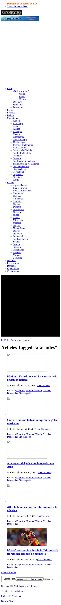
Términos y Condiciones (12, 591)
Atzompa (17, 131)
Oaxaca (16, 231)
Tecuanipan (18, 172)
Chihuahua (18, 198)
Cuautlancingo (20, 139)
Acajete (16, 120)
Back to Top (7, 601)
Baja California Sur (22, 190)
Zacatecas (17, 258)
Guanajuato (18, 209)
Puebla (10, 110)
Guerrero (17, 212)
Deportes (11, 266)
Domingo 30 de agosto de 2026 (22, 3)
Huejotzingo (19, 142)
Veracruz (17, 252)
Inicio (9, 88)
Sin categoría (25, 393)
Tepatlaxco (18, 174)
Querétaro (17, 233)
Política (10, 115)
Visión (22, 96)
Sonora (16, 244)
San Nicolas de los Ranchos (26, 163)
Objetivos (17, 102)
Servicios (17, 104)
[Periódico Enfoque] (11, 14)
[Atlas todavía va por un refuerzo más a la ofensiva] (27, 501)
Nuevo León (19, 228)
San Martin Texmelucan (24, 161)
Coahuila (17, 201)
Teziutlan (17, 177)
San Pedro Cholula (22, 153)
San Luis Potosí (20, 239)
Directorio (18, 107)
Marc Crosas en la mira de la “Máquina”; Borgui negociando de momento (32, 552)
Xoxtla (16, 180)
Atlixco (16, 129)
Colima (16, 204)
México (16, 217)
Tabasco (17, 247)
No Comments (43, 385)
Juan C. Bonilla (20, 147)
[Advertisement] (30, 54)
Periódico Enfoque (10, 340)
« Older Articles (8, 572)
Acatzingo (18, 123)
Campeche (18, 193)
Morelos (17, 223)
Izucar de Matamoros (23, 145)
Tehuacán (17, 155)
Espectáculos (13, 268)
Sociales (11, 112)
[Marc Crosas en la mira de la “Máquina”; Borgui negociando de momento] (27, 544)
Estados (10, 182)
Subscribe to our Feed (17, 6)
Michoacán (18, 220)
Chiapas (17, 196)
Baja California (20, 188)
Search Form (10, 579)
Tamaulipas (18, 249)
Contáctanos (13, 271)
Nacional (11, 260)
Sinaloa (16, 241)
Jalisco (16, 215)
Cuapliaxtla (18, 137)
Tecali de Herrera (21, 166)
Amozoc (17, 126)
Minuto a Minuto (34, 390)
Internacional (13, 263)
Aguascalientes (20, 185)
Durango (17, 206)
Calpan (16, 134)
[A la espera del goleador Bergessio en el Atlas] (27, 457)
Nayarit (16, 225)
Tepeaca (17, 158)
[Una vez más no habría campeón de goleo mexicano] (27, 414)
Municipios (12, 118)
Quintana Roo (19, 236)
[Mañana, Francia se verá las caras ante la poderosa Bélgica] (27, 370)
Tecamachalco (19, 169)
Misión (22, 94)
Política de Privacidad (11, 596)
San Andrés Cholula (22, 150)
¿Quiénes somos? (21, 91)
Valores (22, 99)
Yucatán (17, 255)
